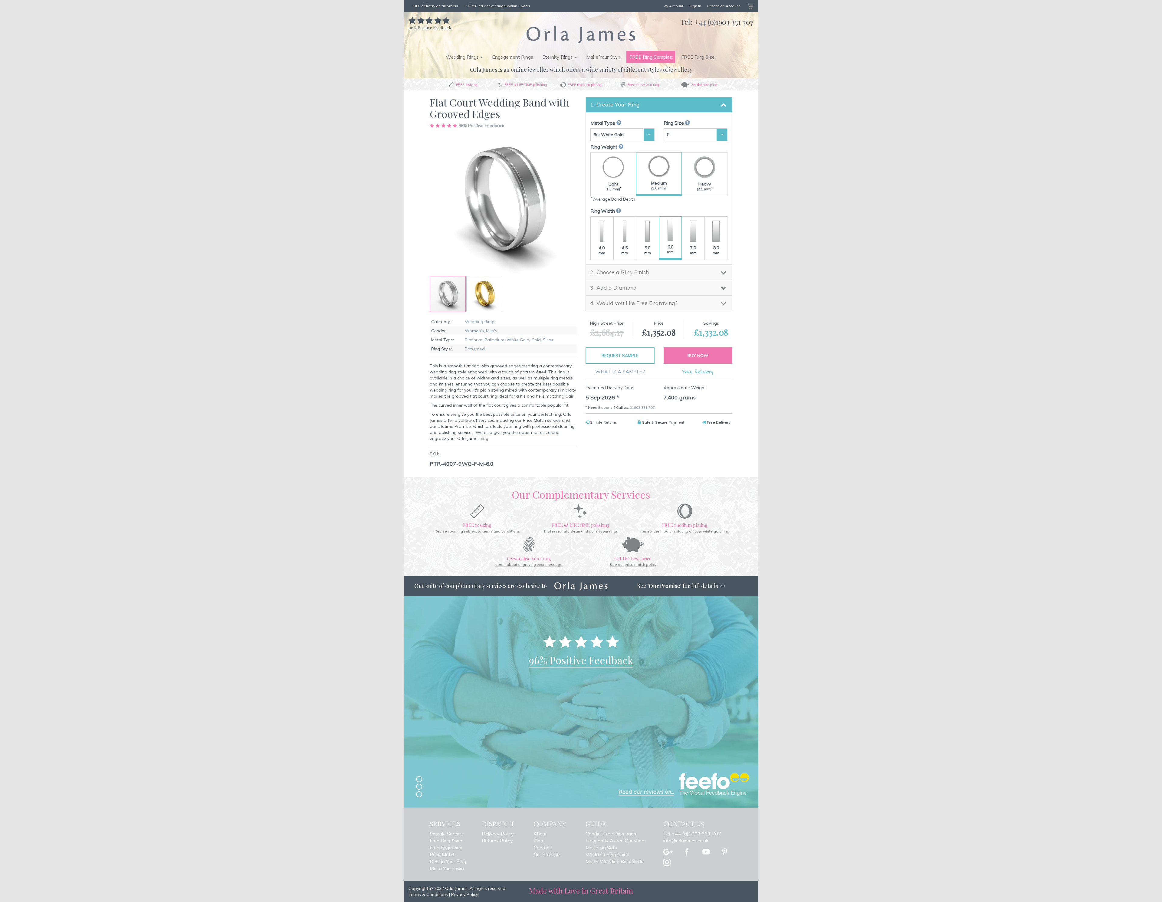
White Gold (518, 340)
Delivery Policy (498, 834)
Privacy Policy (464, 894)
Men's (491, 330)
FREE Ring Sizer (698, 57)
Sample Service (446, 834)
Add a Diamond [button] (616, 287)
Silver (548, 340)
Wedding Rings (480, 321)
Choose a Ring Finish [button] (622, 272)
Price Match (443, 854)
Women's (474, 330)
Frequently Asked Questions (616, 841)
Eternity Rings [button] (558, 57)
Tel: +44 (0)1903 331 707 (692, 834)
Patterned (475, 349)
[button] (484, 294)
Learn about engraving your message (529, 564)
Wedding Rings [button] (463, 57)
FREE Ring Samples (650, 57)
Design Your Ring (448, 861)
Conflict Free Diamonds (611, 834)
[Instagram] (667, 862)
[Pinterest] (724, 852)
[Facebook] (686, 852)
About (540, 834)
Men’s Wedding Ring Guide (615, 861)
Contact (542, 848)
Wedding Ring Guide (607, 854)
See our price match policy (633, 564)
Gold (536, 340)
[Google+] (668, 852)
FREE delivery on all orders (435, 6)
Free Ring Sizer (446, 841)
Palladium (494, 340)
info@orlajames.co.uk (685, 841)
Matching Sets (601, 848)
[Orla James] (581, 34)
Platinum (473, 340)
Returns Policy (497, 841)
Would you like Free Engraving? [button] (637, 303)
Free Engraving (446, 848)
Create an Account (723, 6)
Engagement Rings (512, 57)
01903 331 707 (642, 407)
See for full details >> (681, 585)
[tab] (659, 105)
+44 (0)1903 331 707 (723, 22)
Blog (538, 841)
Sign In (695, 6)
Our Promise (546, 854)
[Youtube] (706, 852)
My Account (673, 6)
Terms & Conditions (428, 894)
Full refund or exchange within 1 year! (497, 6)
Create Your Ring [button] (618, 104)
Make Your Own (603, 57)
